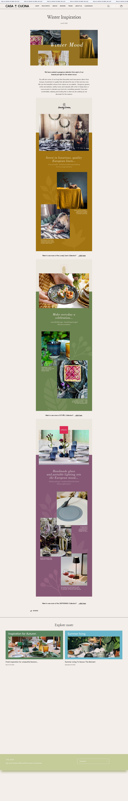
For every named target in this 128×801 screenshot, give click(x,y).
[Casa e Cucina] (17, 6)
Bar (7, 774)
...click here (82, 255)
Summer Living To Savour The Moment (80, 662)
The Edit (39, 779)
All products (41, 787)
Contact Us (40, 783)
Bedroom (10, 787)
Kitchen (9, 779)
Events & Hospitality (45, 774)
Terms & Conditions (103, 770)
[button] (63, 6)
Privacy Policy (101, 773)
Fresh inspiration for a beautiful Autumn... (22, 662)
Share (35, 610)
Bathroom (10, 783)
